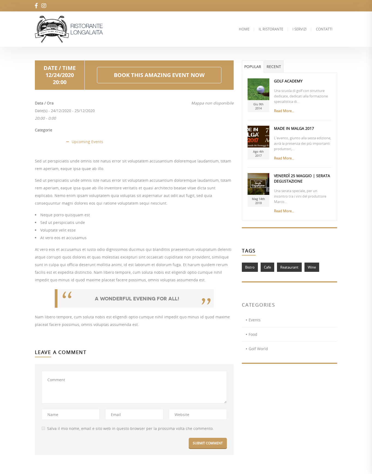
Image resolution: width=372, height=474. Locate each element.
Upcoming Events (87, 141)
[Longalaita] (71, 29)
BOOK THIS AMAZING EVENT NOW (159, 75)
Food (253, 334)
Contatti (324, 29)
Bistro (250, 267)
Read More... (284, 110)
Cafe (267, 267)
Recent (274, 66)
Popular (252, 66)
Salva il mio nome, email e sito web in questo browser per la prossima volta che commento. (130, 428)
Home (244, 29)
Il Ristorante (271, 29)
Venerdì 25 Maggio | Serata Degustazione (302, 178)
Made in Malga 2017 (294, 128)
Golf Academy (288, 81)
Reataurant (289, 267)
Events (255, 319)
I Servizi (299, 29)
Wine (312, 267)
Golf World (258, 348)
